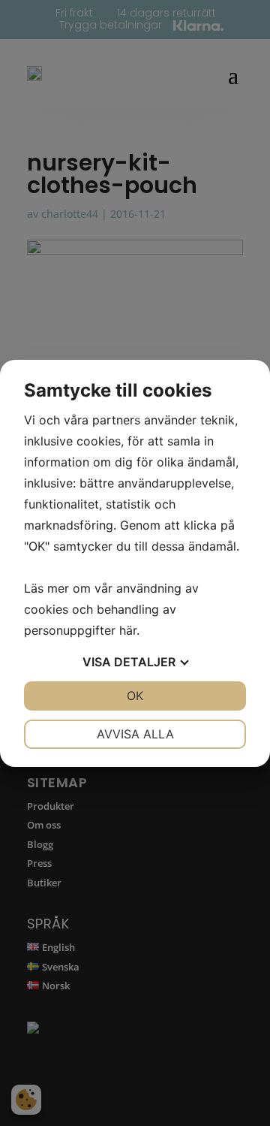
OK (135, 695)
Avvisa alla (135, 733)
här (127, 630)
